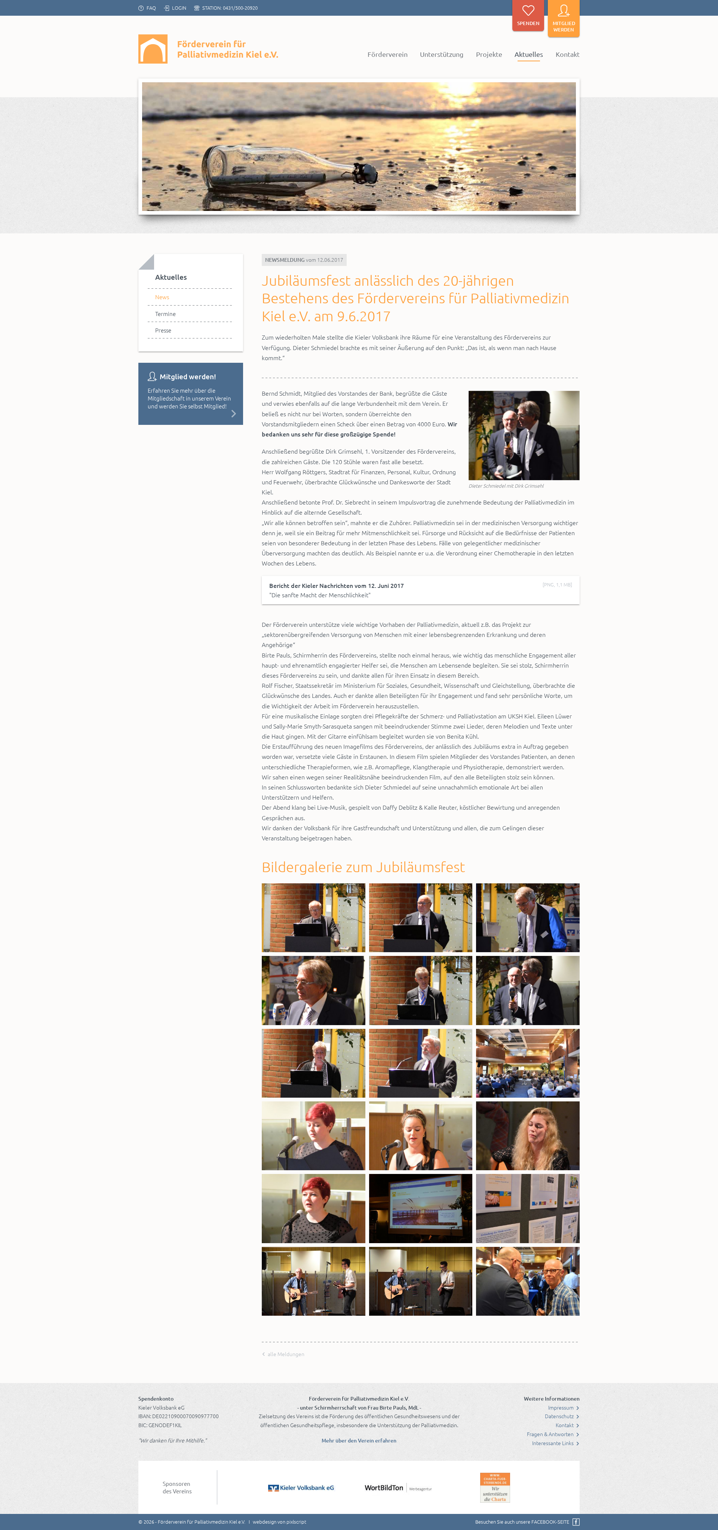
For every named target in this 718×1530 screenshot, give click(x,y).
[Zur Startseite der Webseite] (209, 49)
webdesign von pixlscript (279, 1521)
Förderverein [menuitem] (388, 54)
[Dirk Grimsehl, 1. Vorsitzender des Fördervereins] (421, 917)
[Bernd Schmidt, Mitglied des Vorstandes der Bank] (421, 990)
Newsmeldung (285, 259)
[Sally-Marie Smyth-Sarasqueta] (421, 1135)
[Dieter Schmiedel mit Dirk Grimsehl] (524, 435)
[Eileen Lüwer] (313, 1135)
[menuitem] (191, 296)
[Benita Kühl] (528, 1135)
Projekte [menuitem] (489, 54)
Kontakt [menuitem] (568, 54)
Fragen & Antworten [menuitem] (551, 1434)
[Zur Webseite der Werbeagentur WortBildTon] (398, 1487)
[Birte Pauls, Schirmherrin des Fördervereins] (313, 1063)
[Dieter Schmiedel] (528, 917)
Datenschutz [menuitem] (560, 1416)
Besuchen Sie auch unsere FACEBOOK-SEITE (522, 1521)
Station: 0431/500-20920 (230, 7)
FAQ (151, 7)
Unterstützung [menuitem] (441, 54)
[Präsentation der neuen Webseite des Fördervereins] (421, 1208)
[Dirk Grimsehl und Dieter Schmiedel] (528, 990)
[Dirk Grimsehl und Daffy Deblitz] (528, 1281)
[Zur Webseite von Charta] (495, 1487)
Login (179, 7)
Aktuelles (171, 277)
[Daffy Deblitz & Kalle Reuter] (313, 1281)
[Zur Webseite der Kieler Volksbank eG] (301, 1487)
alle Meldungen (285, 1354)
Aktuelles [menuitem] (529, 54)
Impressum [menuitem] (561, 1407)
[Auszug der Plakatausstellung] (528, 1208)
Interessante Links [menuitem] (553, 1443)
